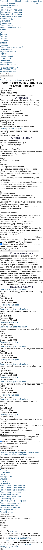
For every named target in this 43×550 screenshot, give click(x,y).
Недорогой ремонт (8, 52)
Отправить (28, 242)
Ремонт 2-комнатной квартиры (13, 488)
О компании (5, 472)
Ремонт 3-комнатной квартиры (13, 490)
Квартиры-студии (7, 19)
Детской (3, 43)
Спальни (3, 38)
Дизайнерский (6, 63)
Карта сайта (5, 483)
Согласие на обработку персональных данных (20, 453)
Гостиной (4, 41)
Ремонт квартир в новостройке (13, 501)
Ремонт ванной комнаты (10, 496)
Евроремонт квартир (9, 505)
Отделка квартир (7, 499)
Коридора (4, 45)
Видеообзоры (26, 1)
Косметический (6, 56)
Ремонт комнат (6, 25)
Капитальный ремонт (9, 494)
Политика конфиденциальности (13, 455)
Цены (17, 1)
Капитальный (5, 58)
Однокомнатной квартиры (11, 12)
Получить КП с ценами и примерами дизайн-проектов (19, 251)
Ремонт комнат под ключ (10, 27)
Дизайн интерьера (8, 65)
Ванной (3, 30)
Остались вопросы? (8, 468)
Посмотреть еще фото (9, 305)
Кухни (2, 32)
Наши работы (15, 80)
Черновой (4, 54)
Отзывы (3, 479)
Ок (2, 549)
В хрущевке (5, 21)
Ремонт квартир (7, 8)
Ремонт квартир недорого (11, 492)
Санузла (3, 36)
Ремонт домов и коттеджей (11, 47)
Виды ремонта (6, 49)
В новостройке (6, 23)
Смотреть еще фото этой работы (14, 290)
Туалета (3, 34)
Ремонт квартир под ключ (11, 10)
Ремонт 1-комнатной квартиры (13, 485)
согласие (12, 244)
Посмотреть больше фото (11, 129)
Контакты (4, 481)
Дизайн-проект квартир (10, 507)
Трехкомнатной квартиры (11, 16)
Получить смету (6, 448)
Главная (3, 1)
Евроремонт (5, 60)
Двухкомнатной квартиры (11, 14)
